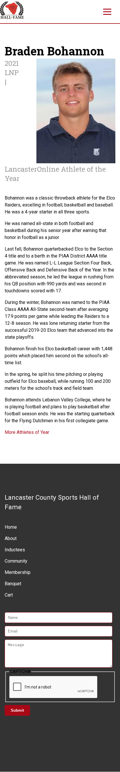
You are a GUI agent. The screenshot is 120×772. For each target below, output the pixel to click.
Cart (9, 595)
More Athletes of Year (27, 432)
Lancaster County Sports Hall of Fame (52, 502)
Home (11, 527)
